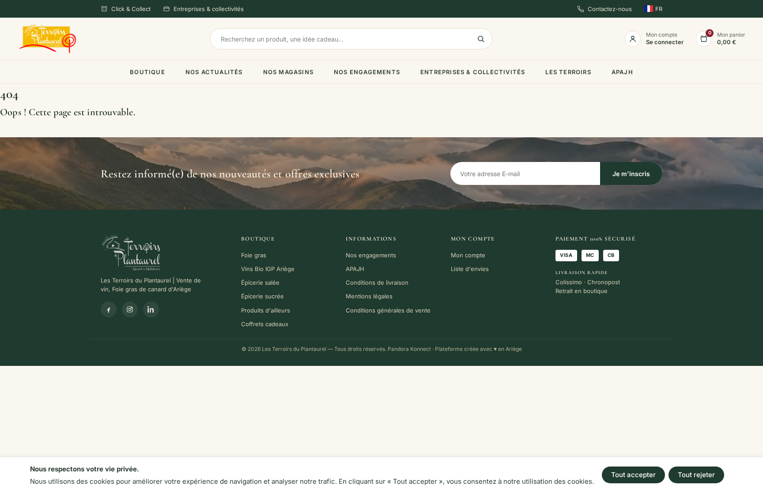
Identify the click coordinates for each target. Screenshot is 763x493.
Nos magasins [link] (288, 71)
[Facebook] (109, 309)
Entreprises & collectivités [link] (209, 8)
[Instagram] (130, 309)
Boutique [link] (147, 71)
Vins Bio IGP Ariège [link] (268, 268)
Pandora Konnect (409, 349)
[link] (47, 39)
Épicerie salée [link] (260, 282)
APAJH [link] (622, 71)
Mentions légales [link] (369, 296)
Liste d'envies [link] (470, 268)
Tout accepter (633, 474)
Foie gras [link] (253, 255)
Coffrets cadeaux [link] (264, 323)
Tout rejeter (696, 474)
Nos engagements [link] (367, 71)
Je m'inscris (631, 173)
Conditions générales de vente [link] (388, 310)
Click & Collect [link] (131, 8)
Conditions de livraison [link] (377, 282)
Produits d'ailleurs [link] (265, 310)
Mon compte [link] (468, 255)
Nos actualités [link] (214, 71)
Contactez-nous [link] (610, 8)
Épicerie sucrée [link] (262, 296)
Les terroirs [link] (568, 71)
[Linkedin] (151, 309)
